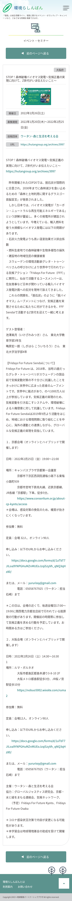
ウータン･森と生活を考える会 (39, 136)
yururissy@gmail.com (42, 583)
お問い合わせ (25, 886)
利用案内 (8, 886)
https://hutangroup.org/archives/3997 (42, 144)
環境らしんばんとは (14, 881)
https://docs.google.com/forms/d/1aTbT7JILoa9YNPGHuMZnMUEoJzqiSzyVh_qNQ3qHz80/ (36, 566)
